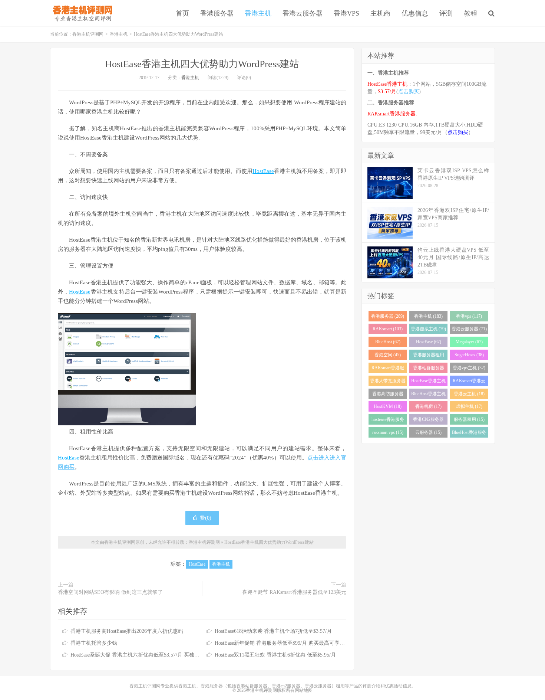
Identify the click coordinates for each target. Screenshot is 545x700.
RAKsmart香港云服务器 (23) (469, 382)
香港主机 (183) (428, 316)
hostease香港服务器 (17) (387, 421)
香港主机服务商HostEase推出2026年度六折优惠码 (126, 631)
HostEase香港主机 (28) (428, 382)
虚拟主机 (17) (469, 406)
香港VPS (346, 13)
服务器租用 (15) (469, 419)
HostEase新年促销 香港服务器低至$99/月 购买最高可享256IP (283, 643)
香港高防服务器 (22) (387, 395)
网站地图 (304, 690)
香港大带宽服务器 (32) (388, 382)
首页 (182, 13)
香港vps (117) (469, 316)
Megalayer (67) (469, 341)
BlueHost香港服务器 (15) (469, 434)
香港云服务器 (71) (469, 328)
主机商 (380, 13)
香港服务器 (217, 13)
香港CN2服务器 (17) (428, 421)
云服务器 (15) (428, 432)
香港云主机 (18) (469, 393)
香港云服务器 (303, 13)
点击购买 (408, 91)
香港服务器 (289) (387, 316)
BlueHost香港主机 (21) (428, 395)
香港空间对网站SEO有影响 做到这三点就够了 (110, 592)
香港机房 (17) (428, 406)
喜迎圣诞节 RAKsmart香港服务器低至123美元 (294, 592)
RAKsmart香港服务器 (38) (387, 369)
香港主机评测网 (81, 13)
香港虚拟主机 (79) (428, 328)
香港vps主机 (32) (469, 367)
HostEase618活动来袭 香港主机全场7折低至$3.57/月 (273, 631)
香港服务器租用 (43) (428, 356)
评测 (446, 13)
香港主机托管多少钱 (93, 643)
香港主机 (258, 13)
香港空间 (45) (387, 354)
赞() (205, 518)
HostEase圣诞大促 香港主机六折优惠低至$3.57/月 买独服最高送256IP (149, 655)
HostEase (263, 171)
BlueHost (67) (387, 341)
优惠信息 (415, 13)
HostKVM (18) (388, 406)
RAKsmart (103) (388, 328)
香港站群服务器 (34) (428, 369)
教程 (470, 13)
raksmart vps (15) (387, 432)
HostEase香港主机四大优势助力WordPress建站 (202, 64)
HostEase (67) (428, 341)
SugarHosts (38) (469, 354)
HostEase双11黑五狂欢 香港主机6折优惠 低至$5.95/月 (275, 655)
